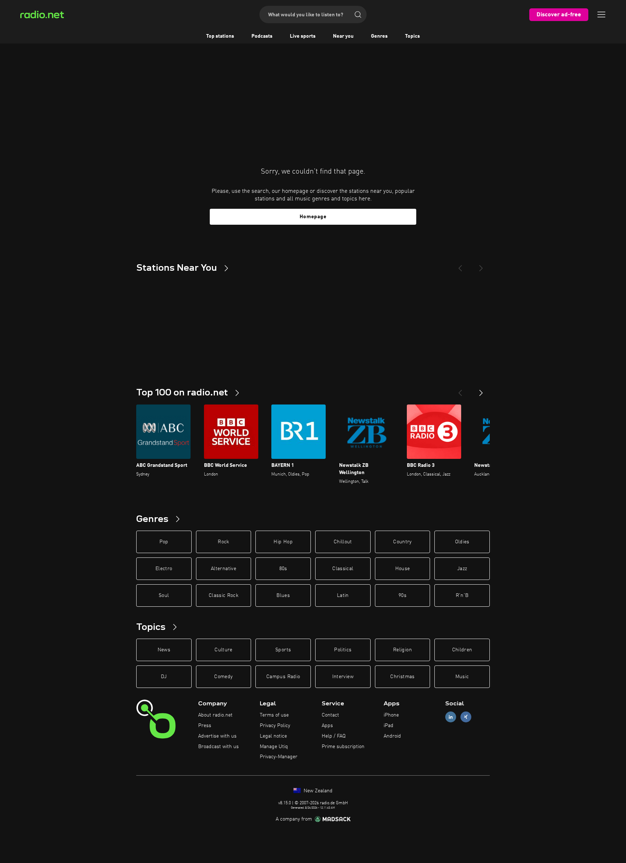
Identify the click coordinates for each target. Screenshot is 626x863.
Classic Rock (223, 595)
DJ (164, 676)
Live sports (303, 36)
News (164, 649)
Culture (223, 649)
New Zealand (317, 790)
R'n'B (462, 595)
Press (204, 725)
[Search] (358, 14)
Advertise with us (217, 736)
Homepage (313, 216)
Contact (330, 715)
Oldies (462, 541)
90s (402, 595)
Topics (412, 36)
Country (402, 541)
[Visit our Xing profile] (466, 717)
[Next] (481, 265)
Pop (163, 541)
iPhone (391, 715)
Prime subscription (343, 746)
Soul (164, 595)
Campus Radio (283, 676)
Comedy (223, 676)
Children (462, 649)
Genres (379, 36)
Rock (223, 541)
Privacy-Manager (278, 756)
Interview (343, 676)
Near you (343, 36)
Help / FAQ (334, 736)
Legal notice (273, 736)
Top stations (220, 36)
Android (392, 736)
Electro (163, 568)
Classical (342, 568)
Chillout (343, 541)
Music (462, 676)
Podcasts (261, 36)
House (402, 568)
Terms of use (274, 715)
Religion (402, 649)
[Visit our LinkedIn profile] (451, 717)
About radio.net (215, 715)
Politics (342, 649)
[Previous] (460, 265)
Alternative (223, 568)
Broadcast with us (218, 746)
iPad (388, 725)
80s (283, 568)
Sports (283, 649)
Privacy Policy (275, 725)
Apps (327, 725)
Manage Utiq (274, 746)
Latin (343, 595)
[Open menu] (601, 14)
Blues (283, 595)
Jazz (462, 568)
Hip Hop (283, 541)
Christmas (402, 676)
